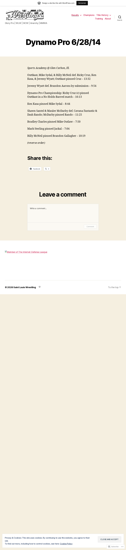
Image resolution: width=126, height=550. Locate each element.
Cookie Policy (66, 543)
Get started (82, 3)
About (108, 18)
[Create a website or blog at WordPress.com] (39, 286)
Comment (90, 226)
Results (75, 15)
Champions (88, 15)
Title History (102, 15)
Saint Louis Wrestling (24, 287)
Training (99, 18)
